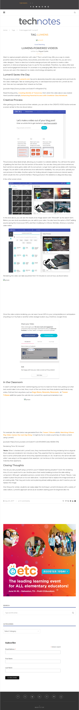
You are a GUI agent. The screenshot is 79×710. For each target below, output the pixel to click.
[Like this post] (63, 501)
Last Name (8, 668)
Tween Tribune (49, 432)
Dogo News (36, 392)
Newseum (54, 392)
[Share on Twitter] (68, 501)
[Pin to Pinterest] (70, 501)
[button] (30, 3)
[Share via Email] (75, 501)
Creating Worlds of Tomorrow (30, 93)
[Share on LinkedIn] (72, 501)
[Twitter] (33, 6)
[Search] (75, 12)
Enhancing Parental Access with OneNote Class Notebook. (44, 95)
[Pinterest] (45, 6)
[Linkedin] (39, 6)
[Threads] (48, 6)
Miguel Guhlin (43, 51)
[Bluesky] (36, 6)
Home (5, 30)
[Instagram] (42, 6)
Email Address (10, 649)
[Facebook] (30, 6)
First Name (8, 658)
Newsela (45, 392)
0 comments (25, 501)
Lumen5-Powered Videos (39, 48)
